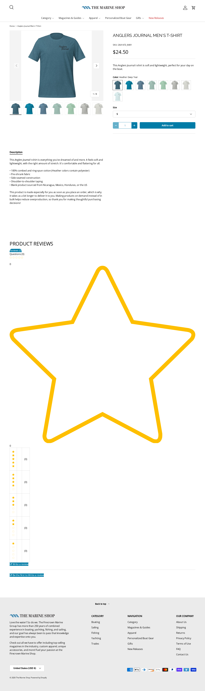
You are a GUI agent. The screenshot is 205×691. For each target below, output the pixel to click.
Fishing (95, 632)
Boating (95, 622)
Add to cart (167, 125)
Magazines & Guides (70, 18)
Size (115, 107)
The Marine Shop (23, 677)
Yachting (96, 638)
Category (46, 18)
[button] (193, 7)
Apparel (93, 18)
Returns (180, 632)
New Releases (156, 18)
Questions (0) (17, 254)
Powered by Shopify (39, 677)
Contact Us (182, 654)
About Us (181, 622)
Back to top (101, 603)
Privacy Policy (183, 638)
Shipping (181, 627)
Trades (95, 643)
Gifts (138, 18)
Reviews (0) (16, 250)
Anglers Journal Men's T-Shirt (29, 26)
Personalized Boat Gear (118, 18)
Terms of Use (183, 643)
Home (12, 26)
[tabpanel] (56, 181)
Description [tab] (16, 152)
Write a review (20, 564)
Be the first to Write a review (28, 575)
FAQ (178, 649)
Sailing (95, 627)
